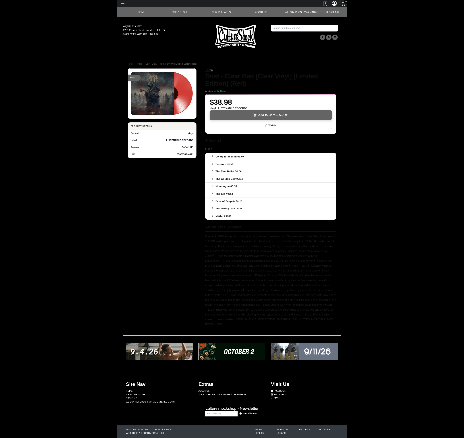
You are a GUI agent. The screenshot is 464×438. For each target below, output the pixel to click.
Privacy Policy (260, 431)
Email (276, 398)
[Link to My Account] (334, 4)
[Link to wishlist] (325, 4)
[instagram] (329, 37)
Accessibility (327, 429)
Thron (139, 64)
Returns (304, 429)
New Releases (221, 12)
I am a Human (249, 413)
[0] (343, 4)
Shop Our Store (136, 394)
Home (131, 64)
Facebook (279, 391)
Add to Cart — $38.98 (273, 115)
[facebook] (323, 37)
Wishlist (272, 125)
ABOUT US (261, 12)
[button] (181, 12)
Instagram (279, 394)
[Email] (335, 37)
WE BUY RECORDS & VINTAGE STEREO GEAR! (312, 12)
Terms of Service (282, 431)
